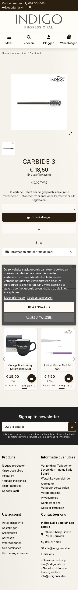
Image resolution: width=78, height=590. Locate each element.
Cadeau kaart (10, 490)
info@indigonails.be (57, 548)
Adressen (8, 538)
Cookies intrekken (52, 507)
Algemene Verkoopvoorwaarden (55, 485)
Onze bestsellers (12, 470)
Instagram (8, 475)
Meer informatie (14, 297)
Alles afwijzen (39, 317)
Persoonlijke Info (12, 522)
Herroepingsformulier (15, 553)
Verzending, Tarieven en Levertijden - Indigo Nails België (56, 469)
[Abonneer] (72, 426)
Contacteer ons (12, 3)
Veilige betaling (50, 492)
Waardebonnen (12, 542)
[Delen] (36, 242)
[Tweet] (41, 242)
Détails (29, 386)
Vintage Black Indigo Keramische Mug (21, 367)
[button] (4, 359)
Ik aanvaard (39, 307)
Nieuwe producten (13, 465)
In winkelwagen (41, 217)
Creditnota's (9, 532)
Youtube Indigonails (14, 480)
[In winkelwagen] (31, 378)
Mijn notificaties (11, 548)
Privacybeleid (49, 497)
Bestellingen (9, 527)
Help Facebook (12, 485)
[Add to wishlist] (39, 228)
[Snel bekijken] (34, 341)
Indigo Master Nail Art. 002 (57, 367)
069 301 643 (53, 542)
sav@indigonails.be (53, 564)
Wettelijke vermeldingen (56, 478)
